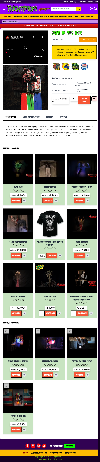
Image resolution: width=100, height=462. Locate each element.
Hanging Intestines (18, 238)
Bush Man (17, 184)
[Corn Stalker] (48, 274)
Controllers (33, 16)
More (93, 17)
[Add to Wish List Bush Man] (24, 198)
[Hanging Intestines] (18, 220)
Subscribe (68, 440)
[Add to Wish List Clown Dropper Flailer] (24, 369)
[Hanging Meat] (79, 220)
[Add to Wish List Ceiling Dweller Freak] (86, 369)
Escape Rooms (43, 16)
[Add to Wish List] (94, 98)
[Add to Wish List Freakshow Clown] (55, 369)
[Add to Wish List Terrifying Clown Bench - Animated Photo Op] (89, 308)
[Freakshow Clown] (48, 338)
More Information (31, 117)
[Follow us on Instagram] (31, 439)
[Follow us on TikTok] (43, 439)
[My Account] (91, 8)
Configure (16, 198)
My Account (69, 446)
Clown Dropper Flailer (18, 356)
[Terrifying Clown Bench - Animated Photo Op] (79, 274)
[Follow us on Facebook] (26, 439)
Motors (26, 16)
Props (9, 16)
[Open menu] (4, 8)
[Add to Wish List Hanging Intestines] (24, 251)
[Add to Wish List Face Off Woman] (24, 308)
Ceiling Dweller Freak (80, 356)
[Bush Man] (18, 166)
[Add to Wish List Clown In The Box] (24, 423)
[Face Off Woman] (18, 274)
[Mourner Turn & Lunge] (79, 166)
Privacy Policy (56, 453)
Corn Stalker (49, 292)
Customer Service (38, 446)
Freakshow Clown (49, 356)
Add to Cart (84, 100)
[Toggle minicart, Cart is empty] (96, 9)
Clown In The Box (18, 409)
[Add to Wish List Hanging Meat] (86, 251)
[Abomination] (48, 166)
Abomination (49, 184)
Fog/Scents (62, 16)
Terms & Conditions (43, 453)
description (10, 117)
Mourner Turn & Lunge (80, 184)
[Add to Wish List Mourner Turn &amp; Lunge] (86, 198)
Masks (76, 16)
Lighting (70, 16)
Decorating (53, 16)
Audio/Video (84, 16)
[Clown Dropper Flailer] (18, 338)
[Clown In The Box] (18, 392)
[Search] (78, 9)
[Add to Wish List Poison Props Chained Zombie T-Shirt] (59, 251)
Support (49, 117)
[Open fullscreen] (25, 87)
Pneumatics (17, 16)
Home (4, 21)
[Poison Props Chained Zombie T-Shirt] (48, 220)
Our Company (55, 446)
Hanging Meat (80, 238)
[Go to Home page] (22, 9)
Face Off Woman (18, 292)
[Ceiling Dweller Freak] (79, 338)
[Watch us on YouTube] (37, 439)
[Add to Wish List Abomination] (55, 198)
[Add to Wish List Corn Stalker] (58, 308)
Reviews (63, 117)
